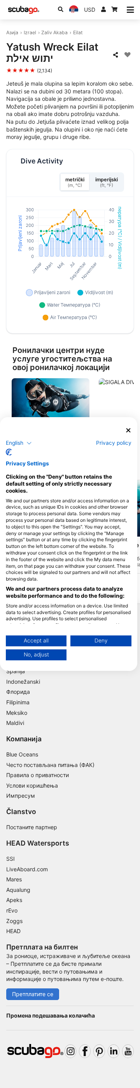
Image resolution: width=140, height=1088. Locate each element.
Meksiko (16, 712)
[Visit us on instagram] (70, 1051)
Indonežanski (23, 681)
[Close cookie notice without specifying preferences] (128, 431)
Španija (15, 671)
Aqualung (18, 889)
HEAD (13, 931)
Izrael (30, 32)
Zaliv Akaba (54, 32)
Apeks (14, 900)
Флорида (18, 691)
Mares (14, 879)
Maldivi (15, 722)
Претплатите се (32, 994)
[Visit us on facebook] (85, 1051)
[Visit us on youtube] (128, 1051)
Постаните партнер (31, 827)
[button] (19, 442)
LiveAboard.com (27, 869)
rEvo (12, 910)
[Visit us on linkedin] (113, 1051)
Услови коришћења (32, 785)
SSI (10, 858)
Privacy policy (113, 442)
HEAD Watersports (37, 843)
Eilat (77, 32)
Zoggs (14, 921)
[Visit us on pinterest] (99, 1051)
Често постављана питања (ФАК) (50, 765)
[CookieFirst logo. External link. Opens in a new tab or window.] (9, 452)
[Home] (23, 10)
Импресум (20, 795)
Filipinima (18, 702)
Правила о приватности (37, 775)
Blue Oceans (22, 754)
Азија (12, 32)
